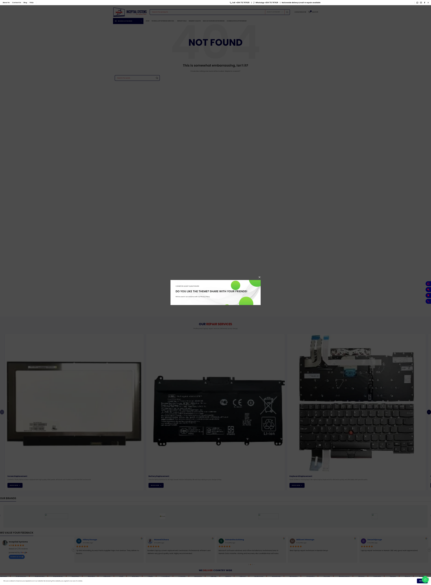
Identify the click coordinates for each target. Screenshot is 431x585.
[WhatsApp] (417, 2)
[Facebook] (424, 2)
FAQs (31, 2)
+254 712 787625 (195, 2)
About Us (6, 2)
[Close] (259, 277)
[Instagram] (421, 2)
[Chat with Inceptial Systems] (425, 579)
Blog (25, 2)
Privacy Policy (205, 297)
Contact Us (16, 2)
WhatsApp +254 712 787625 (219, 2)
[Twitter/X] (428, 2)
